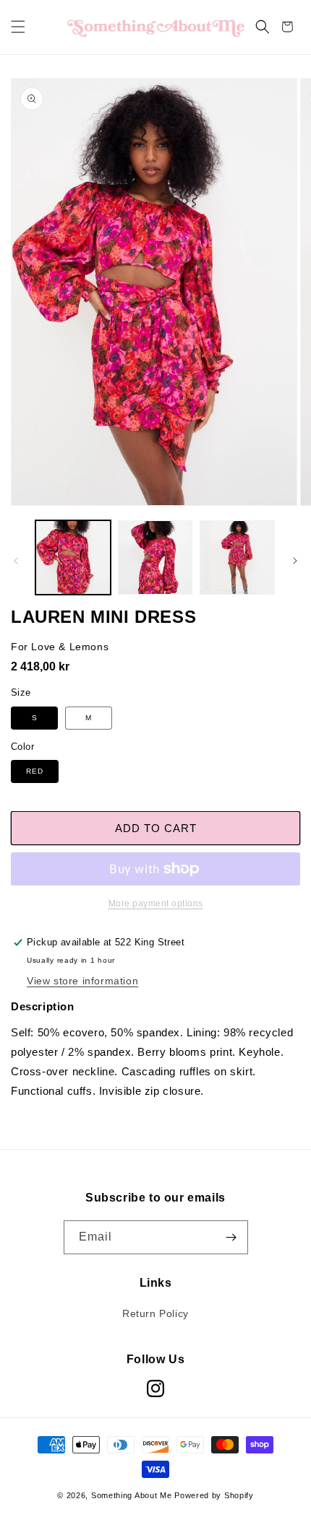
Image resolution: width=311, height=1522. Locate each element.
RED (34, 771)
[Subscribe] (231, 1237)
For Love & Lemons (59, 646)
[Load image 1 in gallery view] (73, 557)
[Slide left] (16, 561)
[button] (18, 26)
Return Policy (155, 1313)
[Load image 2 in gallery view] (155, 557)
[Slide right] (295, 561)
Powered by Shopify (214, 1495)
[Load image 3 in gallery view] (237, 557)
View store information (82, 981)
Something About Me (131, 1495)
